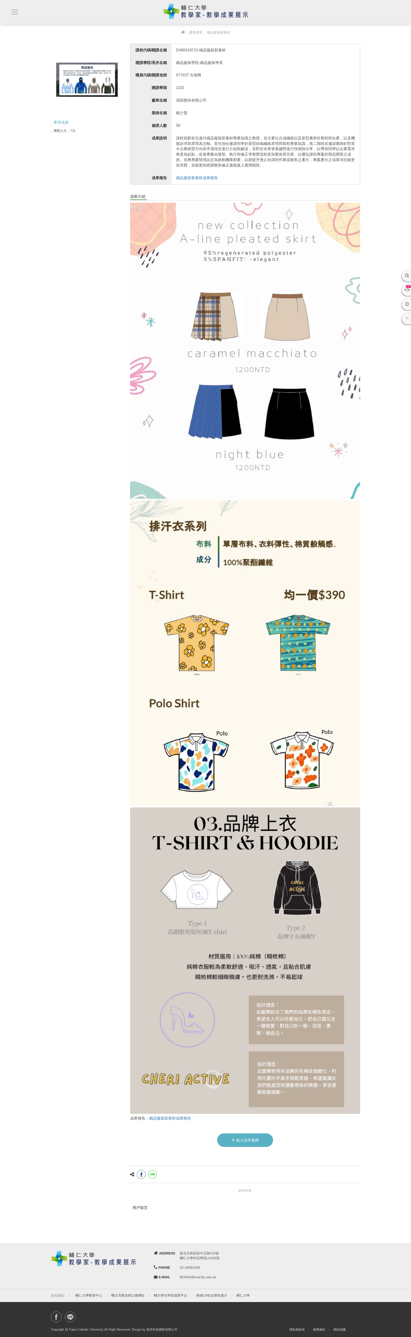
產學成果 (195, 32)
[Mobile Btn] (14, 12)
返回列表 (245, 1190)
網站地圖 (339, 1329)
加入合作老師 (245, 1139)
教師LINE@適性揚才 (211, 1295)
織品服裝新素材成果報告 (197, 178)
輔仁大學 (243, 1295)
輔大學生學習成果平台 (170, 1295)
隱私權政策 (297, 1329)
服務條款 (319, 1329)
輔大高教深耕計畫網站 (128, 1295)
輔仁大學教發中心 (88, 1295)
